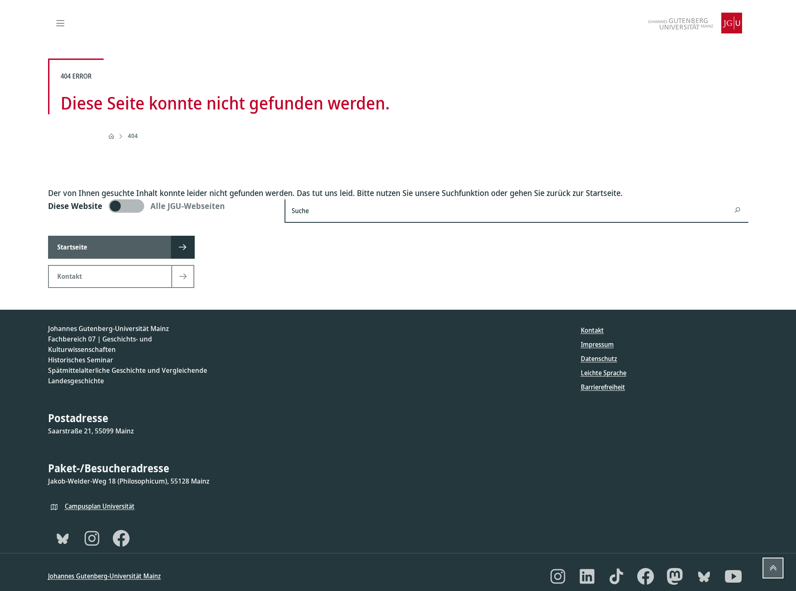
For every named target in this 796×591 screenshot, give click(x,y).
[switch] (161, 206)
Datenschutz (599, 358)
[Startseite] (111, 136)
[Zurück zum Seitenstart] (773, 568)
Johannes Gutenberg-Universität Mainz (104, 576)
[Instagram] (92, 538)
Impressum (597, 344)
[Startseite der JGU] (695, 23)
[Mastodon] (674, 576)
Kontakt (592, 330)
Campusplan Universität (100, 506)
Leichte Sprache (603, 372)
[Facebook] (121, 538)
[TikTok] (616, 576)
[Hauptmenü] (60, 23)
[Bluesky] (62, 538)
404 (133, 136)
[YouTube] (733, 576)
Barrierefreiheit (603, 387)
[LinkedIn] (587, 576)
